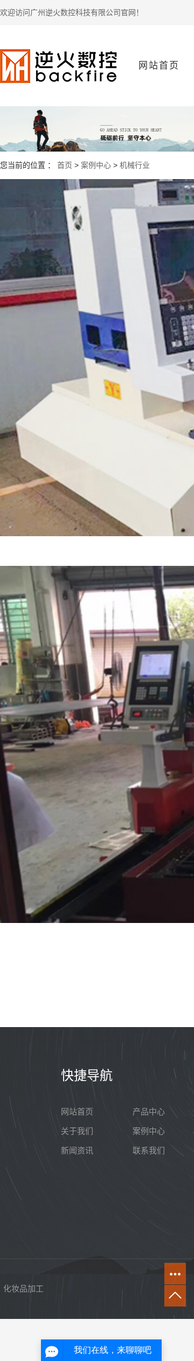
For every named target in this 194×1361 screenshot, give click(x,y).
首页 (64, 165)
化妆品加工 (23, 1288)
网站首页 (158, 65)
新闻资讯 (77, 1150)
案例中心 (96, 165)
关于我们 (77, 1131)
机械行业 (135, 165)
